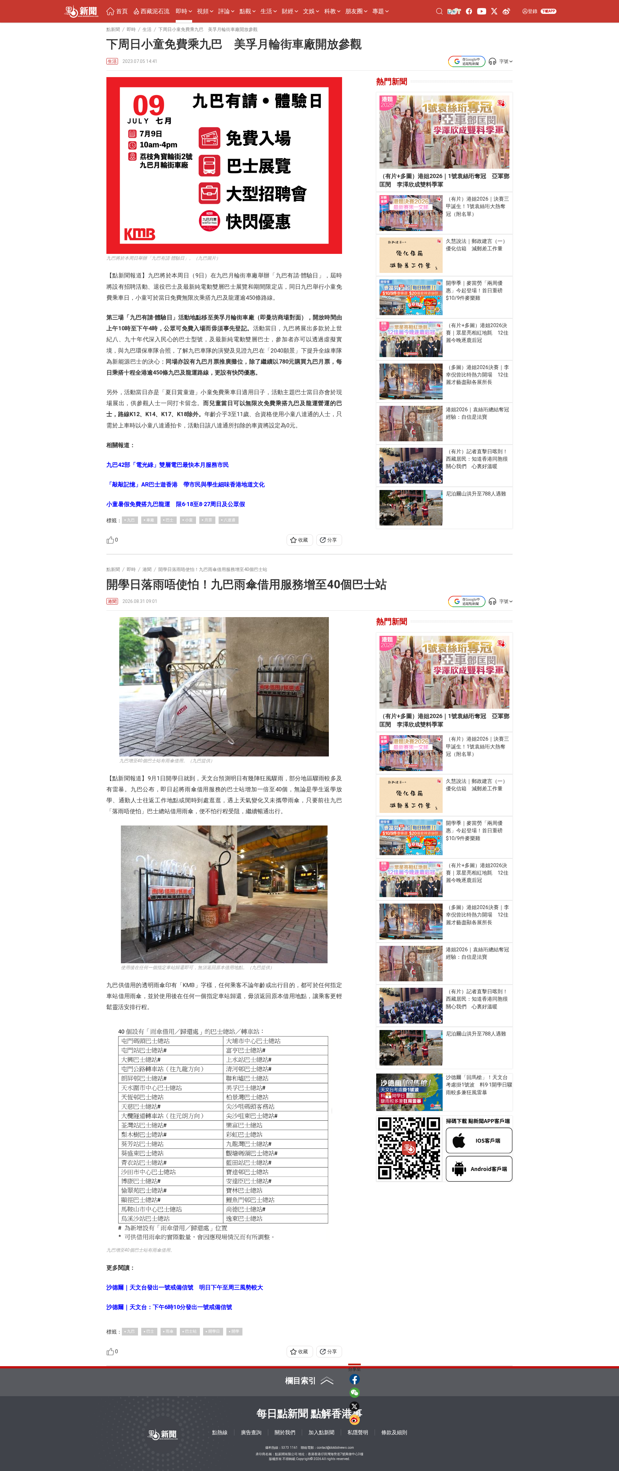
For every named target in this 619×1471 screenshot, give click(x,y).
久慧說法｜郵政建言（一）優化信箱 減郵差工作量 (477, 245)
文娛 (309, 11)
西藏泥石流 (155, 11)
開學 (235, 1331)
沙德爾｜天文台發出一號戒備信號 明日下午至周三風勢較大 (184, 1287)
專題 (378, 11)
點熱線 (220, 1432)
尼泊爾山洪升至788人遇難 (476, 494)
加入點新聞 (321, 1432)
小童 (189, 520)
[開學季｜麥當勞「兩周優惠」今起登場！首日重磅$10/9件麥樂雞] (411, 297)
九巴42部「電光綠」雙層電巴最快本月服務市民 (167, 464)
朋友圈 (354, 11)
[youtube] (481, 11)
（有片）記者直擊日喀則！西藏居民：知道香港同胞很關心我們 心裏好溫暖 (477, 458)
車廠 (150, 520)
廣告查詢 (251, 1432)
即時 (181, 11)
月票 (208, 520)
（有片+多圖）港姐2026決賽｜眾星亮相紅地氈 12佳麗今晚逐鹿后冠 (477, 332)
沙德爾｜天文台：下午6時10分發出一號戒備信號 (169, 1307)
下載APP (548, 11)
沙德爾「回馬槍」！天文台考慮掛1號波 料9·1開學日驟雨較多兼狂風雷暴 (479, 1084)
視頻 (203, 11)
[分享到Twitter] (354, 1406)
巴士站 (191, 1331)
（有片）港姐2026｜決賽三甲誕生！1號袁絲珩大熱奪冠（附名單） (477, 206)
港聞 (112, 601)
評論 (224, 11)
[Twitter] (494, 11)
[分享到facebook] (354, 1379)
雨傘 (169, 1331)
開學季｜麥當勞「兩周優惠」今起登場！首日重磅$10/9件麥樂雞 (474, 290)
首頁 (122, 11)
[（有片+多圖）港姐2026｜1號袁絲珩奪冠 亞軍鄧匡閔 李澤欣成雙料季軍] (444, 132)
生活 (266, 11)
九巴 (131, 520)
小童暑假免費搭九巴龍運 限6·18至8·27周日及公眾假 (175, 504)
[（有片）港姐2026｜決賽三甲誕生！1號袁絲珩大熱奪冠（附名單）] (411, 213)
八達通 (229, 520)
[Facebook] (469, 11)
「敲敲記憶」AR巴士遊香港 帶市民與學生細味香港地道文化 (185, 484)
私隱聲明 (358, 1432)
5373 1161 (289, 1447)
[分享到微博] (354, 1420)
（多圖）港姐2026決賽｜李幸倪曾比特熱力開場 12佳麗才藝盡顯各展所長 (477, 374)
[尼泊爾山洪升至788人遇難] (411, 508)
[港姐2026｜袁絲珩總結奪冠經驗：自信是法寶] (411, 424)
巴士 (169, 520)
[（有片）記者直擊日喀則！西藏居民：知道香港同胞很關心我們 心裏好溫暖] (411, 466)
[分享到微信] (354, 1392)
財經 (287, 11)
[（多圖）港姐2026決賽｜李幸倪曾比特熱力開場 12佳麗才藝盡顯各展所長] (411, 381)
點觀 (245, 11)
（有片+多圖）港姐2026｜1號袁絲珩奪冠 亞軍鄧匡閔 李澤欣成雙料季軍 (444, 180)
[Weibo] (506, 11)
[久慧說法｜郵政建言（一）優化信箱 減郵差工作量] (411, 255)
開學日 (214, 1331)
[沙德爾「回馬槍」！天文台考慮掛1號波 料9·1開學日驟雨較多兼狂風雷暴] (409, 1092)
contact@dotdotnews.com (335, 1447)
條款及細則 (394, 1432)
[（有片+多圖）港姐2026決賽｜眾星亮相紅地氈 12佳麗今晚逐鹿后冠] (411, 339)
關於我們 (285, 1432)
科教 (330, 11)
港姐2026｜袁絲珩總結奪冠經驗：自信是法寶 (477, 413)
